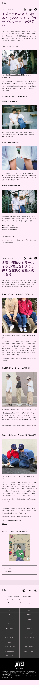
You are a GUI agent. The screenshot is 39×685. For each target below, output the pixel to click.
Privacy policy (25, 603)
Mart (29, 619)
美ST (9, 624)
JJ (9, 610)
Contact (28, 600)
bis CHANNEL (26, 596)
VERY (9, 614)
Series (16, 596)
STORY (29, 614)
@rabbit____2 (6, 77)
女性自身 (29, 628)
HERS (9, 619)
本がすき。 (10, 642)
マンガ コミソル (29, 637)
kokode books (9, 651)
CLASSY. (29, 610)
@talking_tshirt (14, 227)
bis (29, 624)
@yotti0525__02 (15, 75)
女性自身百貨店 (29, 646)
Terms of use (13, 603)
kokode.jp (29, 642)
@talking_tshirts (12, 229)
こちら (12, 225)
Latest (9, 596)
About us (19, 600)
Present (10, 600)
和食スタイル (9, 628)
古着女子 (14, 287)
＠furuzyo (4, 524)
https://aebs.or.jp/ (8, 677)
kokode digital (29, 651)
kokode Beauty (10, 646)
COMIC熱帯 (29, 633)
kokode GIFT (10, 655)
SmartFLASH (9, 633)
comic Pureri (9, 637)
